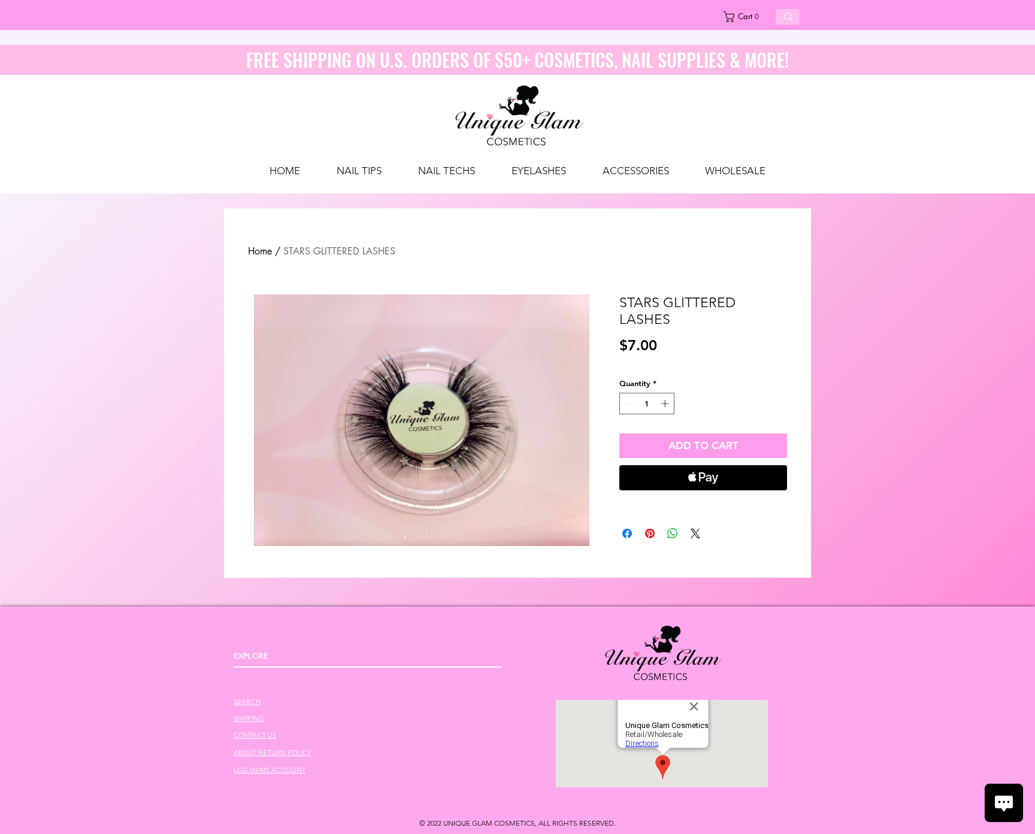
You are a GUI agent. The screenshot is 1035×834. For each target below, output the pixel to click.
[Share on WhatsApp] (672, 533)
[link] (745, 16)
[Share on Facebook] (627, 533)
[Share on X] (695, 533)
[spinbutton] (647, 403)
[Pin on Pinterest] (650, 533)
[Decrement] (628, 403)
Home (260, 251)
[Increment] (666, 403)
